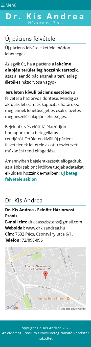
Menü (10, 5)
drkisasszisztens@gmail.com (55, 222)
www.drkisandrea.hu (45, 228)
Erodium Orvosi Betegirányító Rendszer (55, 333)
